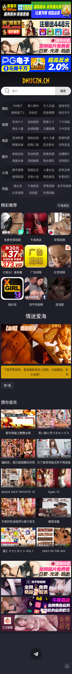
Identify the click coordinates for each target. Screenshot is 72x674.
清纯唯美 (33, 160)
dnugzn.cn (36, 81)
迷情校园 (17, 177)
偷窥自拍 (17, 154)
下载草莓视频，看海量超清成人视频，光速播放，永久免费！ (36, 372)
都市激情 (17, 170)
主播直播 (48, 128)
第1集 (7, 385)
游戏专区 (64, 106)
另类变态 (64, 144)
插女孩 (18, 186)
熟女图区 (48, 160)
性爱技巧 (64, 177)
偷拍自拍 (33, 138)
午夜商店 (33, 186)
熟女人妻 (17, 128)
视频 (5, 124)
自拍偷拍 (33, 122)
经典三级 (33, 144)
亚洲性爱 (17, 138)
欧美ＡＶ (48, 122)
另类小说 (33, 177)
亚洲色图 (33, 154)
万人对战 (48, 106)
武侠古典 (64, 170)
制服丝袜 (17, 144)
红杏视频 (17, 193)
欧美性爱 (64, 138)
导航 (5, 189)
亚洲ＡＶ (17, 122)
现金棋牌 (48, 112)
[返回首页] (67, 666)
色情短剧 (48, 193)
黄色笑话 (48, 177)
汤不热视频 (64, 186)
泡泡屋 (33, 193)
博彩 (5, 108)
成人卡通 (48, 138)
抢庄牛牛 (64, 112)
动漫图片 (64, 154)
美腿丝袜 (17, 160)
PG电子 (17, 106)
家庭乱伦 (33, 170)
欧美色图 (48, 154)
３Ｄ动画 (64, 122)
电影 (5, 140)
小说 (5, 173)
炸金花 (33, 112)
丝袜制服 (33, 128)
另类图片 (64, 160)
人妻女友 (48, 170)
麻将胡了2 (17, 112)
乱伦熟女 (48, 144)
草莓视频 (48, 186)
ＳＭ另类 (64, 128)
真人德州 (33, 106)
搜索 (63, 91)
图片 (5, 156)
